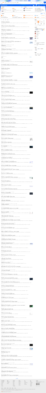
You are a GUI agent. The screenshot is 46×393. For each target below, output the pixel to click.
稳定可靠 (2, 384)
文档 (39, 2)
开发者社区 (20, 383)
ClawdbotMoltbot (2, 118)
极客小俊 (2, 304)
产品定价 (13, 384)
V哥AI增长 (2, 370)
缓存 (7, 114)
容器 (5, 25)
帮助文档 (19, 382)
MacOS (6, 137)
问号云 (1, 79)
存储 (7, 180)
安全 (6, 114)
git (5, 172)
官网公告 (31, 384)
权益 (10, 2)
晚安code (2, 137)
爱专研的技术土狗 (2, 48)
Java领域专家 (37, 38)
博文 (8, 21)
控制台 (41, 2)
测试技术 (6, 106)
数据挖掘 (7, 168)
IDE (8, 110)
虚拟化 (6, 285)
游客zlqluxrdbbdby (2, 277)
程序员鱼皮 (2, 149)
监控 (8, 48)
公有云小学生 (2, 281)
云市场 (13, 2)
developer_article (2, 21)
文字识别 (6, 215)
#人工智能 (38, 48)
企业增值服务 (31, 382)
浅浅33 (1, 145)
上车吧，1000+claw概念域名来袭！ (38, 8)
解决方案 (8, 2)
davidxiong (2, 141)
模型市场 (8, 383)
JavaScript (8, 106)
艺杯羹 (1, 211)
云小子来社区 (2, 335)
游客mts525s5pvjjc (2, 168)
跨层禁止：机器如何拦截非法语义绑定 (4, 17)
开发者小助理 (2, 56)
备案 (40, 2)
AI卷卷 (1, 83)
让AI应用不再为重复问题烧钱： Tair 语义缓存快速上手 (30, 15)
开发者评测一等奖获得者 (38, 33)
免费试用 (13, 382)
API (6, 118)
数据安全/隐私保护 (6, 149)
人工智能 (6, 21)
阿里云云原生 (2, 25)
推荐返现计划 (25, 384)
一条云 (1, 207)
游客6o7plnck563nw (2, 102)
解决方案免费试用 (26, 382)
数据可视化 (9, 168)
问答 (6, 351)
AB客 (1, 180)
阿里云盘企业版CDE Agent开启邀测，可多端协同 (30, 17)
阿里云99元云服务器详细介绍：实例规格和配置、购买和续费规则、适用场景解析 (17, 17)
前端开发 (5, 83)
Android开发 (10, 110)
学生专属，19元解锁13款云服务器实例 (15, 16)
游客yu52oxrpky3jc (2, 176)
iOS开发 (8, 29)
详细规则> (44, 20)
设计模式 (6, 269)
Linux (6, 83)
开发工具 (7, 52)
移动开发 (6, 281)
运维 (7, 118)
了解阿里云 (17, 2)
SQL (11, 102)
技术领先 (2, 383)
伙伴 (14, 2)
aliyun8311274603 (2, 114)
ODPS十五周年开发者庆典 (43, 17)
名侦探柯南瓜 (2, 52)
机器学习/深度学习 (7, 145)
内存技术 (5, 304)
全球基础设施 (2, 382)
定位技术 (6, 370)
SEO (6, 180)
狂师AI (1, 106)
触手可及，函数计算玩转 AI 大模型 (3, 16)
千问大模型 (8, 382)
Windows (7, 176)
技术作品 (9, 75)
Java (8, 269)
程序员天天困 (2, 184)
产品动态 (13, 383)
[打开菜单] (1, 2)
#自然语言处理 (42, 48)
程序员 (7, 312)
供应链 (9, 48)
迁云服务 (31, 383)
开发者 (7, 83)
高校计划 (25, 383)
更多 (44, 13)
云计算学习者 (2, 242)
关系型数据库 (10, 102)
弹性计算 (6, 242)
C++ (5, 29)
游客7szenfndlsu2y (2, 351)
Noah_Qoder (2, 347)
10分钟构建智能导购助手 (43, 15)
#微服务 (36, 48)
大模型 (5, 2)
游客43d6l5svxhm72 (2, 273)
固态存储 (9, 242)
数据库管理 (7, 102)
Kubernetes (7, 25)
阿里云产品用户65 (2, 203)
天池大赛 (19, 384)
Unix (6, 29)
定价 (11, 2)
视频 (5, 56)
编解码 (5, 145)
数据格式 (7, 374)
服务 (15, 2)
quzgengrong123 (2, 269)
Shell (10, 238)
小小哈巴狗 (2, 215)
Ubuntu (8, 285)
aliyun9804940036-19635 (3, 238)
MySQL (6, 211)
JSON (9, 238)
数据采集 (7, 48)
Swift (5, 137)
